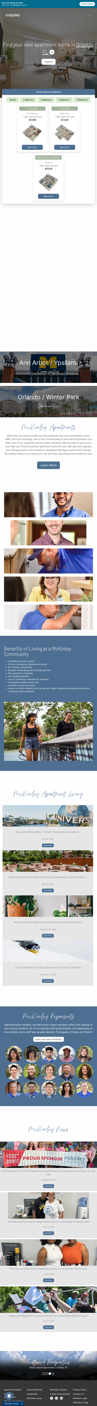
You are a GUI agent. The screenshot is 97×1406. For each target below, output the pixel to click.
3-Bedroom (64, 99)
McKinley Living (80, 1402)
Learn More (48, 465)
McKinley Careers (58, 1389)
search (48, 61)
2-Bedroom (46, 99)
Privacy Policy (80, 1389)
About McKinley (34, 1389)
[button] (89, 15)
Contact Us (78, 1394)
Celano (48, 162)
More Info (32, 147)
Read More (48, 1186)
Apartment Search (12, 1389)
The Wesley (32, 113)
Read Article (48, 845)
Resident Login (80, 1398)
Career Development (60, 1394)
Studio (13, 99)
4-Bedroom (82, 99)
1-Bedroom (28, 99)
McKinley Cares (34, 1398)
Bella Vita (65, 113)
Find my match (87, 4)
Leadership (32, 1394)
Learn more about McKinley (48, 1039)
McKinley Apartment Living (48, 794)
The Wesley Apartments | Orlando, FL (48, 1367)
